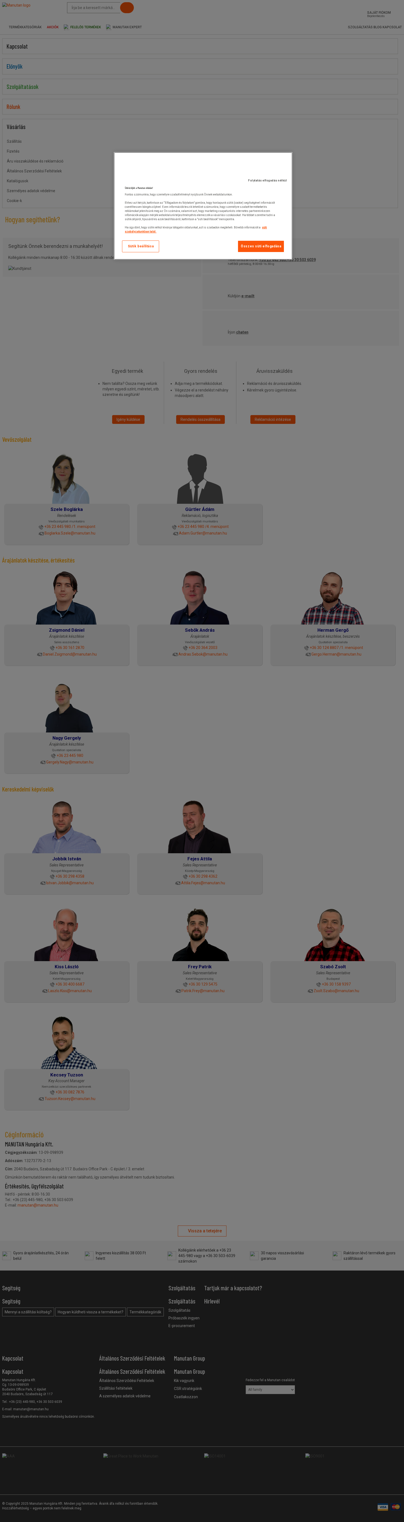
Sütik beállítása (141, 246)
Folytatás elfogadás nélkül (267, 180)
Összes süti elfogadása (261, 246)
